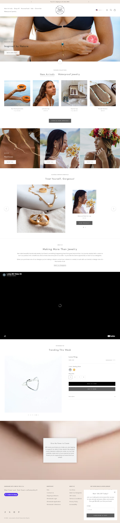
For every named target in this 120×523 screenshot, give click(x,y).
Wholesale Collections (54, 504)
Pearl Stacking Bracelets (17, 108)
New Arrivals (8, 8)
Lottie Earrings (45, 108)
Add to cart (92, 384)
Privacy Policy (73, 501)
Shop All (17, 8)
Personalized (25, 8)
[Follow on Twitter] (10, 512)
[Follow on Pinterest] (19, 512)
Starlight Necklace (102, 108)
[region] (60, 39)
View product (84, 223)
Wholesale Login (52, 498)
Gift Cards (72, 496)
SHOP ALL (10, 162)
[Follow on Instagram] (14, 512)
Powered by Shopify (25, 518)
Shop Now (11, 52)
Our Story (72, 490)
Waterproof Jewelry (10, 11)
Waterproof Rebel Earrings (84, 216)
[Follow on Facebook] (5, 512)
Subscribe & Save (100, 515)
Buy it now (92, 389)
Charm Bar (38, 8)
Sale (32, 8)
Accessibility (73, 504)
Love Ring (73, 357)
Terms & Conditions (75, 498)
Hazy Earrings (74, 108)
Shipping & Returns (52, 496)
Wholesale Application (54, 501)
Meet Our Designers (60, 265)
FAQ (48, 490)
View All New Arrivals (60, 121)
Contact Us (50, 493)
